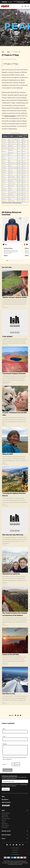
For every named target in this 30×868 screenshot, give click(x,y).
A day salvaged (7, 336)
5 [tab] (13, 260)
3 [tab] (10, 260)
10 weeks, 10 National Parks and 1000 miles (14, 414)
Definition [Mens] (8, 248)
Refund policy (5, 827)
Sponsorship (4, 823)
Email (4, 736)
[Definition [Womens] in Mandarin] (24, 244)
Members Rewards (6, 813)
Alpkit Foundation (10, 116)
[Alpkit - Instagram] (10, 845)
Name (4, 728)
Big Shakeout (5, 799)
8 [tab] (17, 260)
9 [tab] (19, 260)
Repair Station (5, 816)
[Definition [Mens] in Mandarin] (6, 244)
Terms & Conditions (15, 847)
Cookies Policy (13, 785)
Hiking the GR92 (7, 454)
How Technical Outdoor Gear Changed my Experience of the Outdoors (14, 614)
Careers (3, 822)
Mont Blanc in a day (8, 694)
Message (5, 744)
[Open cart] (25, 6)
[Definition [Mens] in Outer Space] (3, 244)
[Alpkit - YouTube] (16, 845)
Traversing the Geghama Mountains (14, 373)
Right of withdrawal (15, 854)
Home (3, 51)
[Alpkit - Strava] (23, 845)
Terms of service (5, 825)
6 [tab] (14, 260)
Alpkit (3, 796)
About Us (4, 820)
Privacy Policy (7, 785)
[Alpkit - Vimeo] (20, 845)
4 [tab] (11, 260)
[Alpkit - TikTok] (13, 845)
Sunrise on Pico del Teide (10, 654)
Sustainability (5, 815)
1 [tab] (7, 260)
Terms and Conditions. (23, 784)
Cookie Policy (15, 852)
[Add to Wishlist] (20, 218)
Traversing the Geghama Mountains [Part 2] (14, 494)
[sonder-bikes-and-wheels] (4, 1)
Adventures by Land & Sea (11, 574)
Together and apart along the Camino (14, 297)
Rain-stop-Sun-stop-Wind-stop (12, 535)
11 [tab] (22, 260)
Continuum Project (6, 818)
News (8, 51)
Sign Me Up (5, 789)
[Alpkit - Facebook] (7, 845)
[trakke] (10, 2)
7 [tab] (16, 260)
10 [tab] (20, 260)
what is (4, 764)
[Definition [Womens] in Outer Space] (27, 244)
